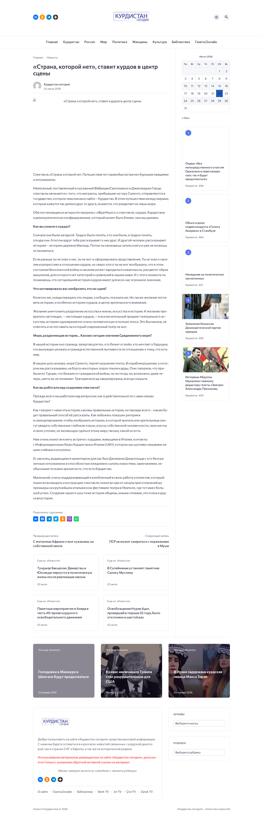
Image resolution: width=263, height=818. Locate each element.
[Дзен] (55, 17)
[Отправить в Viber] (69, 519)
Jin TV (117, 791)
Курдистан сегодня (57, 84)
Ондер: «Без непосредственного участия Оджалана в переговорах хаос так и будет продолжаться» (208, 173)
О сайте (43, 791)
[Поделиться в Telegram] (49, 519)
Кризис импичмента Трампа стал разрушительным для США (129, 676)
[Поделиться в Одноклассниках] (62, 519)
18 (192, 93)
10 (185, 86)
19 (198, 93)
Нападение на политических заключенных (214, 299)
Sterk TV (103, 791)
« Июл (186, 117)
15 (219, 86)
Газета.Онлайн (62, 791)
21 (212, 93)
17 (185, 93)
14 (212, 86)
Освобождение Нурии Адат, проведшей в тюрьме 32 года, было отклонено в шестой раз (133, 613)
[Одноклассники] (42, 17)
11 (192, 86)
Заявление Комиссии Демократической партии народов (203, 348)
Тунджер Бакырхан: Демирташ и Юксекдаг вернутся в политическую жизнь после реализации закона (64, 572)
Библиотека (85, 791)
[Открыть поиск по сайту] (226, 17)
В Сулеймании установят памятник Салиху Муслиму (133, 570)
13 (205, 86)
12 (199, 86)
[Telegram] (49, 17)
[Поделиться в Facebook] (42, 519)
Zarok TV (147, 791)
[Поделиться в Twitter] (56, 519)
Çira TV (131, 791)
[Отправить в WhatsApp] (76, 519)
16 (226, 86)
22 (219, 93)
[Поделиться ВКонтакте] (35, 519)
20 (206, 93)
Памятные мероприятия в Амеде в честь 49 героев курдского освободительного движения (63, 613)
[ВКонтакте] (35, 17)
